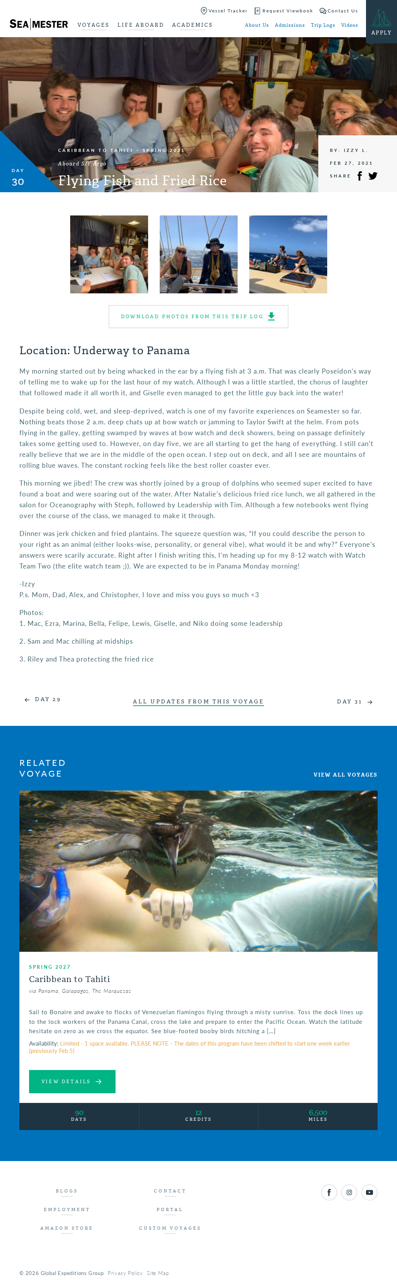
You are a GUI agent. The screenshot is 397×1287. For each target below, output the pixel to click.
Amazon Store (66, 1228)
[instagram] (349, 1192)
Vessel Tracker (228, 10)
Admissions (290, 25)
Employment (67, 1210)
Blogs (67, 1191)
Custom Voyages (170, 1228)
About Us (257, 25)
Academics (192, 25)
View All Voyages (346, 775)
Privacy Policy (125, 1272)
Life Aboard (140, 25)
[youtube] (369, 1192)
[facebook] (329, 1192)
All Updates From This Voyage (198, 701)
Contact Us (343, 10)
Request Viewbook (287, 10)
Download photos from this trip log (192, 317)
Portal (170, 1210)
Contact (170, 1191)
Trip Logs (323, 25)
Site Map (158, 1272)
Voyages (94, 25)
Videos (349, 25)
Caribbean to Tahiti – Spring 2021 (121, 150)
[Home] (39, 25)
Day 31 (349, 701)
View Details (66, 1082)
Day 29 (48, 699)
